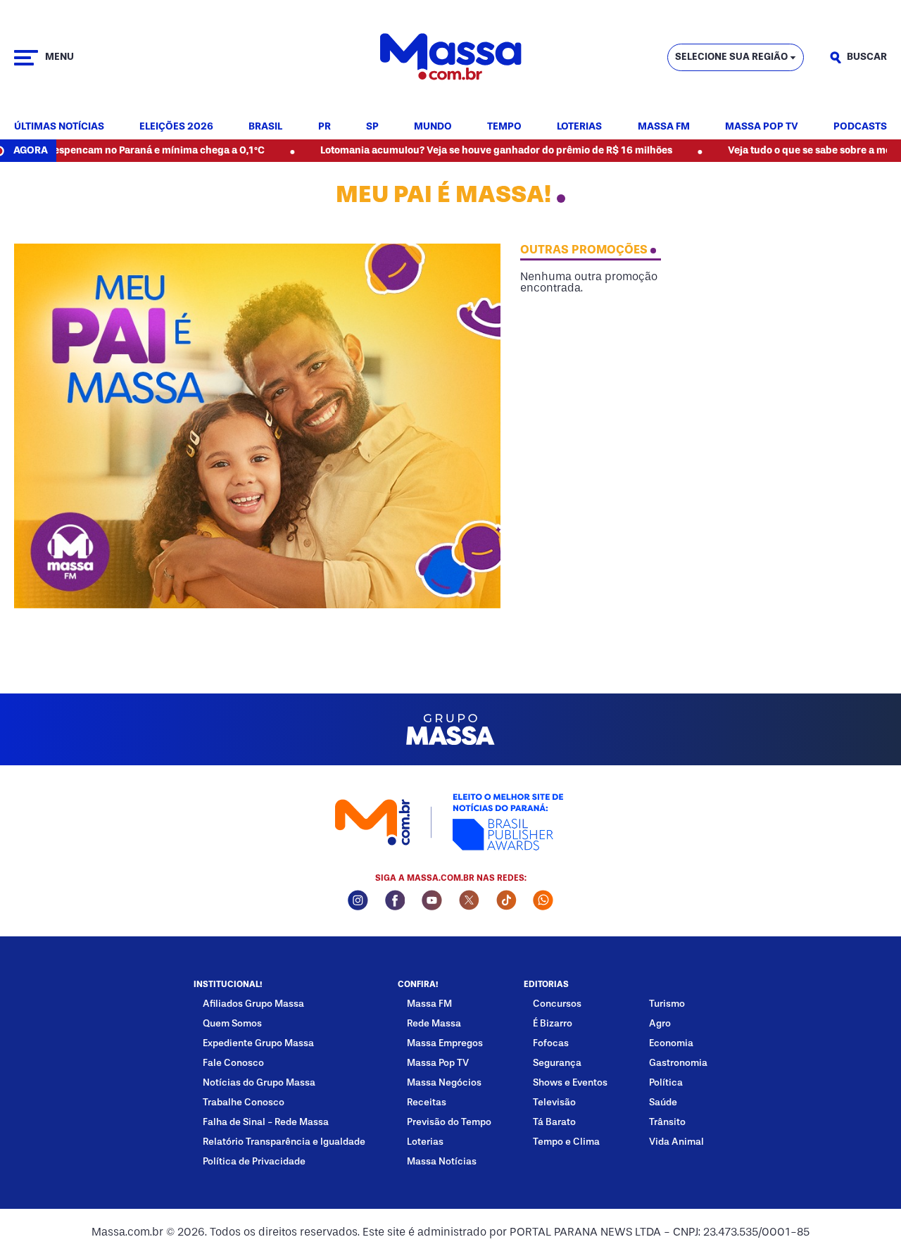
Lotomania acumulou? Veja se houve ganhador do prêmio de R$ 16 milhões (455, 150)
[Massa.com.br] (450, 57)
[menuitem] (59, 127)
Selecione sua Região (731, 57)
